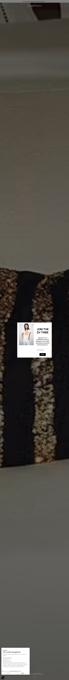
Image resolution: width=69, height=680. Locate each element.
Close (8, 673)
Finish (22, 673)
